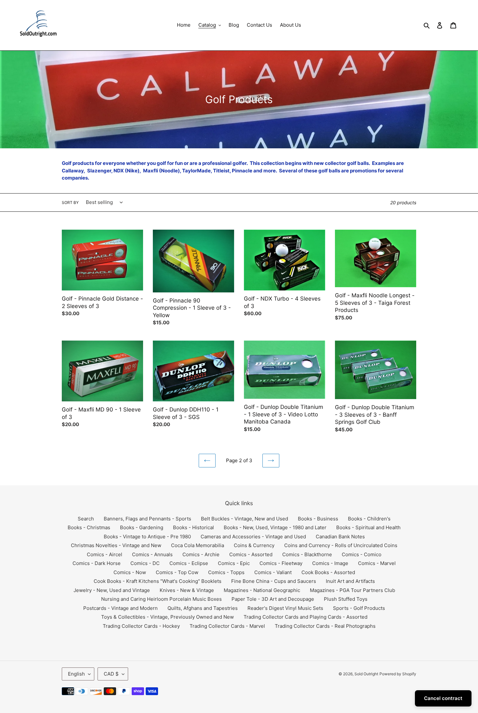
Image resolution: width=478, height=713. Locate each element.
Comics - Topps (226, 572)
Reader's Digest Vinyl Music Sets (285, 608)
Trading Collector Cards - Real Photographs (325, 626)
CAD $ (111, 674)
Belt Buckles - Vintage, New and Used (244, 519)
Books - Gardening (141, 527)
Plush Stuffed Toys (345, 599)
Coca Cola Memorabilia (197, 545)
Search (86, 519)
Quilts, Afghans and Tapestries (202, 608)
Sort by (70, 202)
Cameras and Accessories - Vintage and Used (253, 536)
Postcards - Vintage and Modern (120, 608)
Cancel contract (443, 698)
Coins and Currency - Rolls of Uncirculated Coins (340, 545)
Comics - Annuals (152, 554)
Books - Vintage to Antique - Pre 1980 (147, 536)
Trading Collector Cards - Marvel (227, 626)
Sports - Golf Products (359, 608)
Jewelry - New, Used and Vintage (111, 590)
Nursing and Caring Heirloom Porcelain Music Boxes (161, 599)
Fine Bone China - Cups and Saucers (273, 581)
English (76, 674)
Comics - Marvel (377, 563)
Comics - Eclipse (188, 563)
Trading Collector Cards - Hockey (141, 626)
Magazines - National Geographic (262, 590)
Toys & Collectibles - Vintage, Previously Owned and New (167, 617)
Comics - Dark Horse (97, 563)
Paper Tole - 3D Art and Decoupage (273, 599)
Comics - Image (330, 563)
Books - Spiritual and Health (368, 527)
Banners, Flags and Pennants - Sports (147, 519)
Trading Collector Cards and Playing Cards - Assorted (305, 617)
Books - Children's (369, 519)
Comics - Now (129, 572)
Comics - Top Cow (177, 572)
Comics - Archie (200, 554)
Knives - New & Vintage (187, 590)
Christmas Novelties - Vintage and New (116, 545)
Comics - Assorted (250, 554)
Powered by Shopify (397, 673)
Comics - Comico (361, 554)
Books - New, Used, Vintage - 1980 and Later (275, 527)
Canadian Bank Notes (340, 536)
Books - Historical (193, 527)
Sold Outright (366, 673)
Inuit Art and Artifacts (350, 581)
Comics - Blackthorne (307, 554)
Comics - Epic (234, 563)
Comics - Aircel (104, 554)
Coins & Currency (254, 545)
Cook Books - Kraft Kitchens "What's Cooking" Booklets (157, 581)
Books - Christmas (89, 527)
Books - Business (318, 519)
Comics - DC (145, 563)
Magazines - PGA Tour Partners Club (352, 590)
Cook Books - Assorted (328, 572)
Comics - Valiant (273, 572)
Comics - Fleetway (280, 563)
